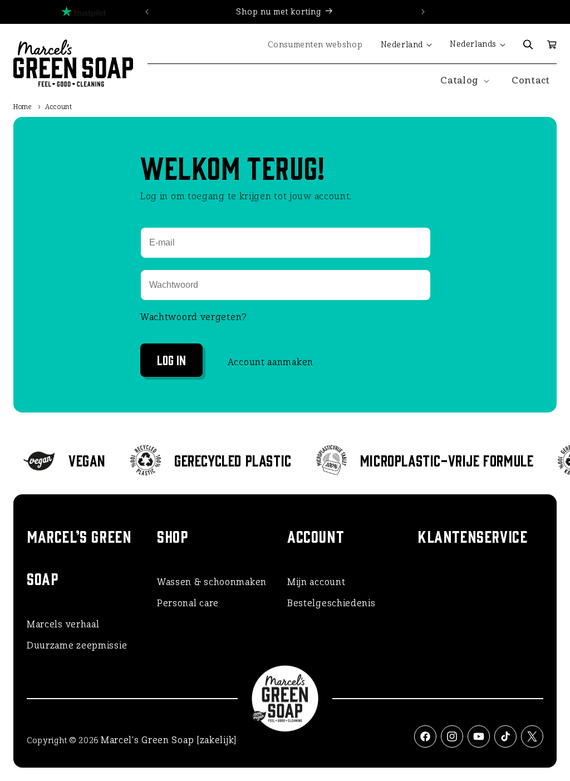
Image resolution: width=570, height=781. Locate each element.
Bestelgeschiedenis (331, 603)
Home (22, 107)
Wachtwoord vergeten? (193, 317)
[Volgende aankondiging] (423, 11)
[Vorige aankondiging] (147, 11)
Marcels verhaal (63, 624)
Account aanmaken (270, 362)
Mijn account (316, 582)
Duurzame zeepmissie (77, 645)
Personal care (188, 603)
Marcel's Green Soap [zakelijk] (169, 740)
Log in (171, 359)
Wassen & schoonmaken (212, 582)
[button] (528, 45)
